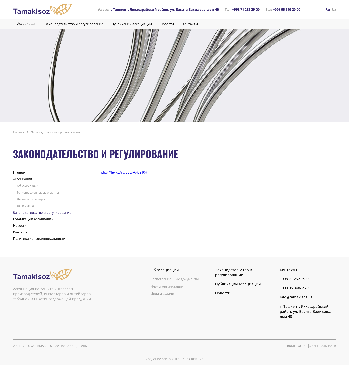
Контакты (190, 24)
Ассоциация (27, 23)
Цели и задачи (27, 206)
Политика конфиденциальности (39, 238)
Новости (167, 24)
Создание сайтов (174, 359)
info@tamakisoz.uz (296, 297)
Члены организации (31, 199)
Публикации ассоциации (131, 24)
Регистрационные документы (38, 192)
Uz (334, 9)
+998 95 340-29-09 (283, 9)
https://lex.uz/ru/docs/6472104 (123, 172)
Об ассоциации (27, 185)
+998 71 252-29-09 (242, 9)
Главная (19, 172)
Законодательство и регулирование (74, 24)
